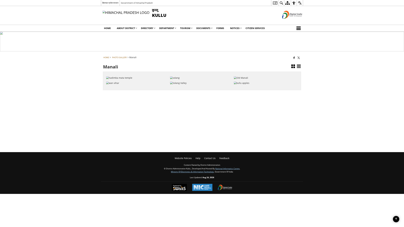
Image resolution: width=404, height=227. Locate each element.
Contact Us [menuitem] (210, 158)
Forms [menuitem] (220, 28)
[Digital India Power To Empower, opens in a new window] (225, 188)
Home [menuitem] (107, 28)
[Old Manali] (264, 73)
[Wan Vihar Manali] (136, 78)
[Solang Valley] (200, 78)
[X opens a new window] (138, 87)
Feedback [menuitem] (224, 158)
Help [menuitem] (198, 158)
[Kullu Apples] (264, 78)
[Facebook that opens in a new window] (294, 57)
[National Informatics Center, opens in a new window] (202, 187)
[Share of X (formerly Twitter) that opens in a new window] (299, 57)
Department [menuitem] (166, 28)
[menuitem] (275, 3)
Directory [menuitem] (147, 28)
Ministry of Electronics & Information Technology (192, 171)
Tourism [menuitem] (185, 28)
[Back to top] (396, 219)
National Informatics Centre (227, 168)
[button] (299, 28)
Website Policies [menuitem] (183, 158)
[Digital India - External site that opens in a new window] (288, 21)
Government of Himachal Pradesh (137, 2)
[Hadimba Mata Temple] (136, 73)
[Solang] (200, 73)
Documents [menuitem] (203, 28)
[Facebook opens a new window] (134, 87)
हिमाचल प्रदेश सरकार (110, 2)
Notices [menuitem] (235, 28)
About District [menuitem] (126, 28)
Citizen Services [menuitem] (255, 28)
